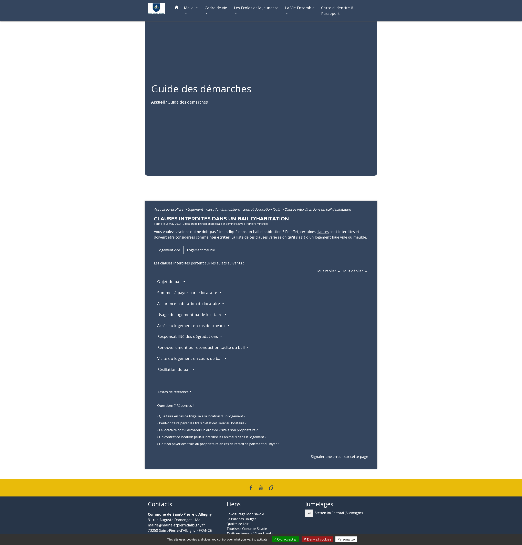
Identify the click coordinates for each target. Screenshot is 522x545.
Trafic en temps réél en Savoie (250, 533)
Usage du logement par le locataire (190, 314)
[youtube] (261, 488)
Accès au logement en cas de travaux (192, 325)
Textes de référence (173, 391)
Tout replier (328, 271)
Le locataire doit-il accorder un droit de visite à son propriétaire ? (208, 430)
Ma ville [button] (191, 7)
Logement (195, 209)
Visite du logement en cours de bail (190, 358)
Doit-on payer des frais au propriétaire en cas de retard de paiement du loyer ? (219, 444)
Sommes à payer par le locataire (187, 292)
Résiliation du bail (174, 369)
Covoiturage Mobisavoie (245, 514)
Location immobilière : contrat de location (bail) (244, 209)
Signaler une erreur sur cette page (339, 456)
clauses (323, 231)
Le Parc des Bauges (241, 519)
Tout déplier (355, 271)
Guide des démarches (188, 102)
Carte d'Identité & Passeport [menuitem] (337, 10)
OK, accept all (286, 539)
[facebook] (251, 488)
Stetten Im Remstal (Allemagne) (339, 513)
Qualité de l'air (238, 524)
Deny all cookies (318, 539)
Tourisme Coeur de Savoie (247, 528)
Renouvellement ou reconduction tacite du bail (201, 347)
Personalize (346, 539)
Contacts (160, 504)
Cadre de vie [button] (216, 7)
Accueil (158, 102)
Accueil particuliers (169, 209)
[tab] (169, 250)
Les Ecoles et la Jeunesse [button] (256, 7)
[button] (176, 8)
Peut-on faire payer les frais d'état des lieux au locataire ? (203, 423)
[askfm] (271, 488)
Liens (234, 504)
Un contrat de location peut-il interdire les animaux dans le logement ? (212, 437)
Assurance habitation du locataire (189, 303)
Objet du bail (169, 281)
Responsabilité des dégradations (188, 336)
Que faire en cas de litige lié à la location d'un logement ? (202, 416)
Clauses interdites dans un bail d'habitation (317, 209)
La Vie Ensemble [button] (300, 7)
